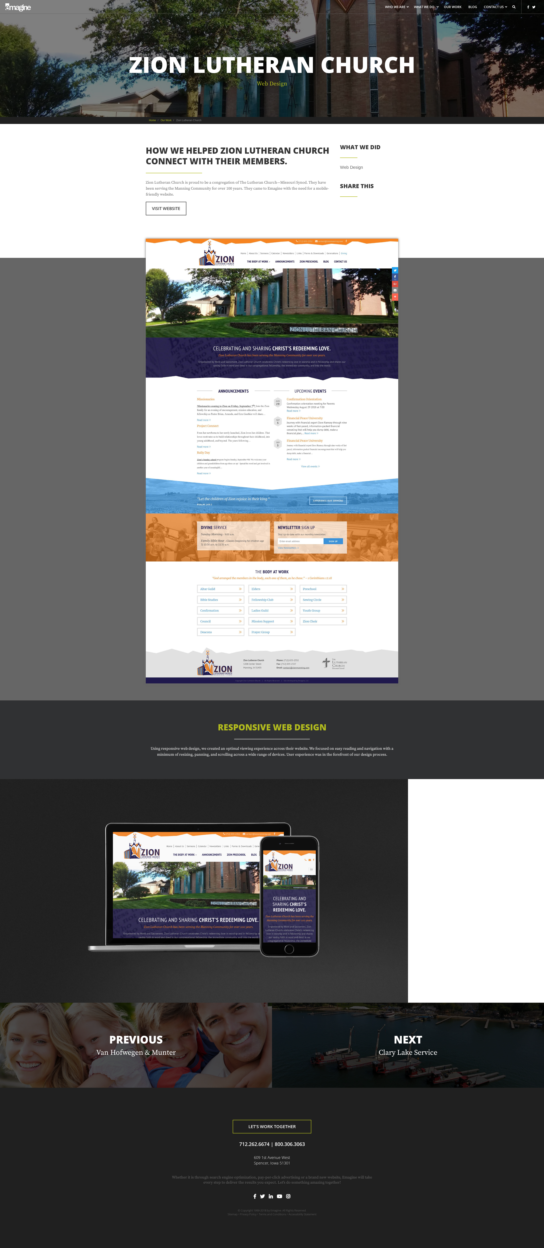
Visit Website (166, 208)
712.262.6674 (254, 1144)
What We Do (424, 7)
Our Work (453, 7)
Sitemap (233, 1214)
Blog (472, 7)
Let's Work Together (272, 1126)
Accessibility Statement (302, 1214)
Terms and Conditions (272, 1214)
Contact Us (494, 7)
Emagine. (276, 1210)
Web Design (272, 83)
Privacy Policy (248, 1214)
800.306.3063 (290, 1144)
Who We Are (395, 7)
